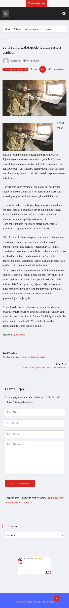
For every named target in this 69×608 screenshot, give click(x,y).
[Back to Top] (56, 598)
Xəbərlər (17, 29)
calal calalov (15, 61)
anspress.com (18, 334)
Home (7, 29)
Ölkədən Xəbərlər (32, 29)
